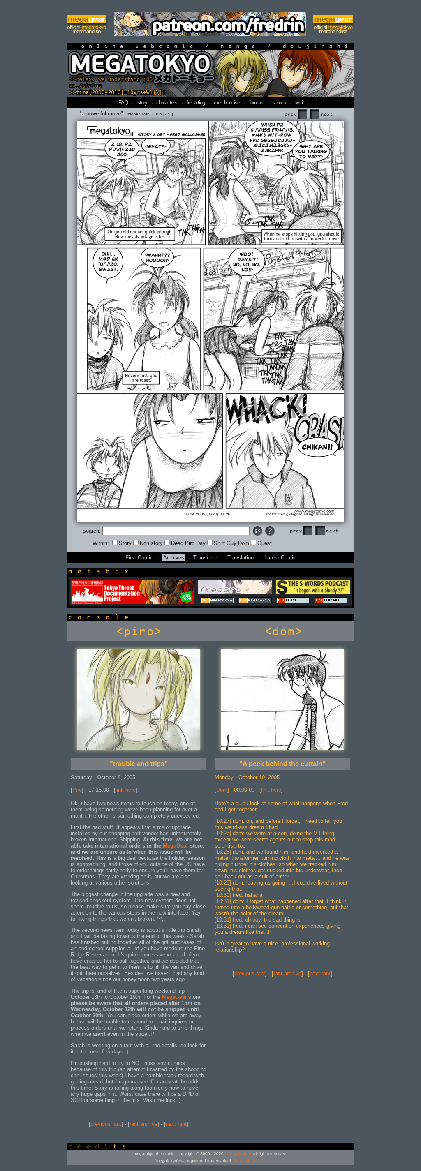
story (142, 102)
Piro (77, 790)
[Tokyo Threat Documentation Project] (132, 602)
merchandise (227, 102)
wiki (299, 102)
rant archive (143, 1124)
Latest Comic (280, 557)
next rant (176, 1124)
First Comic (139, 557)
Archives (173, 557)
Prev (295, 114)
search (279, 102)
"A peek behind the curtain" (282, 763)
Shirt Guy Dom (231, 543)
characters (166, 102)
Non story (151, 543)
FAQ (123, 102)
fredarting (196, 102)
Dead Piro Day (188, 543)
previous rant (105, 1124)
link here (126, 790)
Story (125, 543)
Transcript (205, 557)
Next (321, 114)
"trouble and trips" (139, 763)
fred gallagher (238, 1153)
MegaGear (175, 846)
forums (256, 102)
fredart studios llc (248, 1160)
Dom (221, 790)
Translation (240, 557)
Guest (264, 543)
